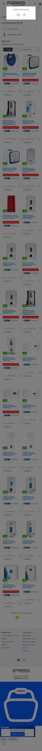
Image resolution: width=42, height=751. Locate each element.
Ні (24, 15)
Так (18, 15)
